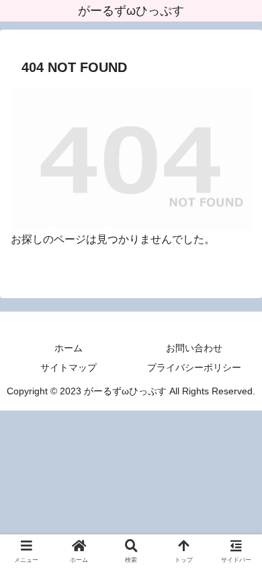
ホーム (68, 348)
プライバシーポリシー (194, 367)
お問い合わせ (194, 348)
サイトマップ (68, 367)
